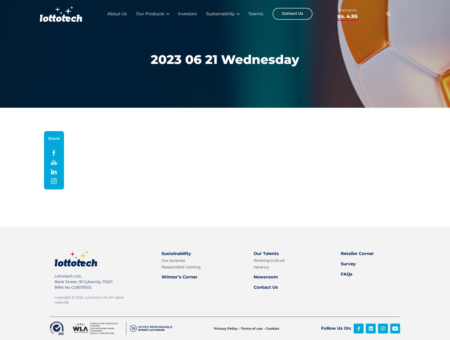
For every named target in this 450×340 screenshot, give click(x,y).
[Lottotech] (61, 14)
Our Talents (266, 253)
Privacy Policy (225, 328)
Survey (348, 263)
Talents (255, 13)
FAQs (346, 274)
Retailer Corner (357, 253)
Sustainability (176, 253)
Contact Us (292, 13)
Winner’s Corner (179, 277)
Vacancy (261, 267)
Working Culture (269, 260)
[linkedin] (371, 328)
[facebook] (359, 328)
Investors (187, 13)
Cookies (272, 328)
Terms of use (251, 328)
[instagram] (383, 328)
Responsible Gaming (181, 267)
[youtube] (395, 328)
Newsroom (266, 277)
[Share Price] (347, 14)
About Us (117, 13)
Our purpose (173, 260)
